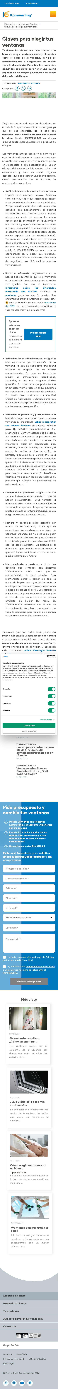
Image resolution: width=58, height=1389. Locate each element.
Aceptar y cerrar (29, 725)
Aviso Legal (35, 957)
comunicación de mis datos (40, 966)
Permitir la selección (29, 731)
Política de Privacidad (13, 1359)
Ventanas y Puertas (28, 24)
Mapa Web (21, 1354)
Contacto (8, 1354)
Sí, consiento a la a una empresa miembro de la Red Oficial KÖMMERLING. (29, 969)
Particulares (32, 3)
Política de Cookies (37, 1359)
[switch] (51, 696)
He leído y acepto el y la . (28, 959)
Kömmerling (9, 24)
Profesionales (12, 3)
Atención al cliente (14, 1303)
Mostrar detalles (46, 719)
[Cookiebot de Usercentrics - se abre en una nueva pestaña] (43, 656)
